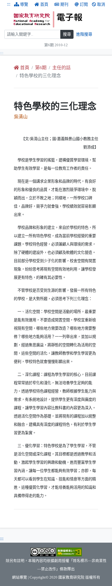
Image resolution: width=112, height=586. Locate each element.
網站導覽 (19, 577)
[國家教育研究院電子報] (61, 19)
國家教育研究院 (71, 577)
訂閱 (84, 4)
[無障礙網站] (69, 552)
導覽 (24, 4)
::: (8, 3)
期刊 (64, 4)
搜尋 (67, 34)
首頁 (44, 4)
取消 (101, 4)
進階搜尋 (84, 34)
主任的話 (61, 67)
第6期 (41, 67)
